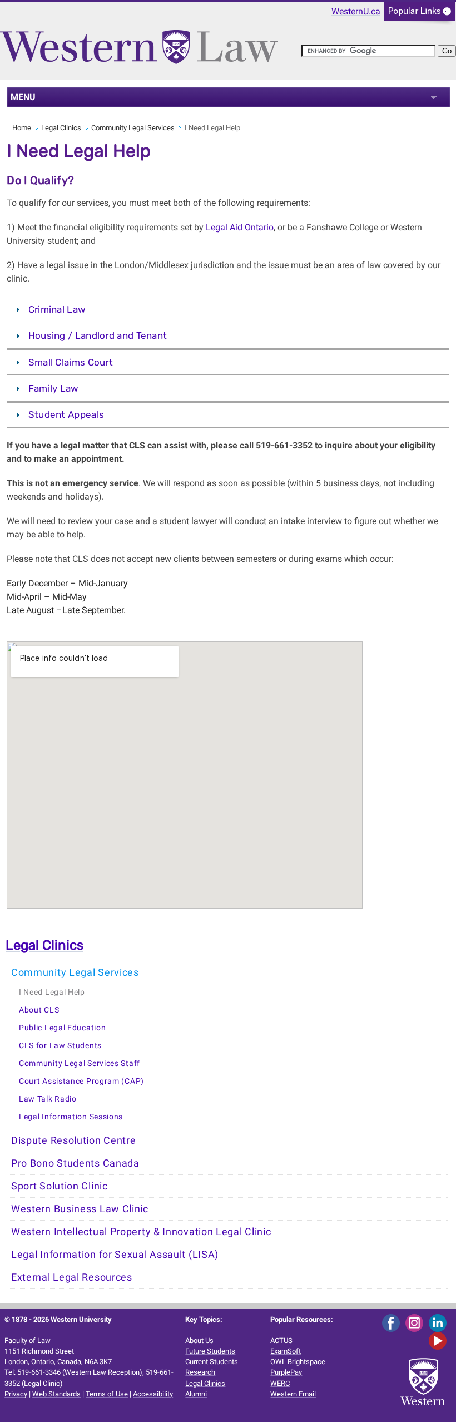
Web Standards (56, 1394)
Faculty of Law (27, 1340)
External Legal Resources (71, 1277)
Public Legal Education (62, 1028)
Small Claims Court (70, 362)
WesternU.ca (355, 11)
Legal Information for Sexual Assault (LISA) (115, 1254)
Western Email (293, 1394)
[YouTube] (439, 1340)
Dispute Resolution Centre (73, 1140)
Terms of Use (107, 1394)
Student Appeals (66, 414)
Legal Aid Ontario (240, 227)
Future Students (210, 1351)
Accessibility (153, 1394)
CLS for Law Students (60, 1045)
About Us (199, 1340)
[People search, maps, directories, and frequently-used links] (419, 14)
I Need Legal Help (52, 992)
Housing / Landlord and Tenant (97, 335)
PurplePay (286, 1372)
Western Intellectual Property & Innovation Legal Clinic (141, 1231)
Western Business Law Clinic (79, 1208)
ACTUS (281, 1340)
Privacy (15, 1394)
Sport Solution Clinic (59, 1186)
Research (200, 1372)
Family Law (53, 388)
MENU (23, 97)
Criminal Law (57, 309)
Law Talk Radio (48, 1099)
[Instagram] (416, 1322)
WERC (280, 1383)
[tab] (228, 309)
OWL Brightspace (297, 1361)
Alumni (196, 1394)
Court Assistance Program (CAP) (81, 1081)
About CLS (39, 1010)
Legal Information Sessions (71, 1117)
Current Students (211, 1361)
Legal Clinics (61, 128)
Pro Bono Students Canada (75, 1163)
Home (21, 128)
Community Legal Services (133, 128)
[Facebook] (393, 1322)
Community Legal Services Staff (79, 1063)
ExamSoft (285, 1351)
